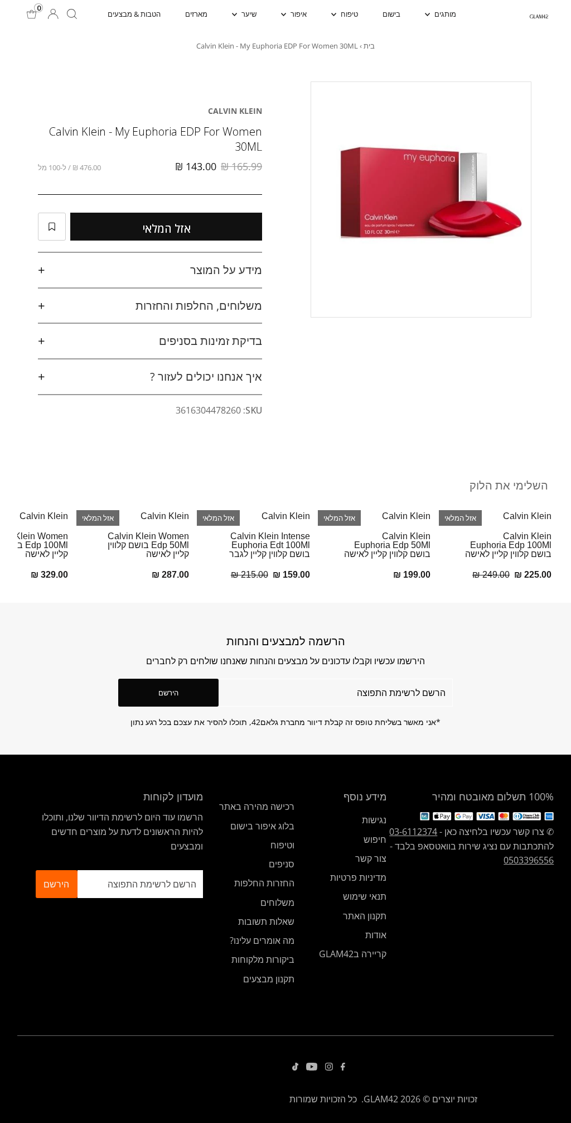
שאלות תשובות (266, 921)
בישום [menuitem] (391, 14)
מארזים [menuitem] (196, 14)
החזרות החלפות (264, 883)
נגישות (374, 820)
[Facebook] (343, 1067)
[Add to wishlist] (52, 227)
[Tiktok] (295, 1067)
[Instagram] (329, 1067)
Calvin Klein (235, 110)
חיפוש (375, 839)
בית (369, 46)
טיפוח (348, 14)
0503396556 (529, 860)
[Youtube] (311, 1067)
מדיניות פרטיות (358, 877)
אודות (375, 935)
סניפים (281, 864)
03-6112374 (413, 832)
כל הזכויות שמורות (323, 1099)
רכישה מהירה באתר (256, 806)
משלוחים (277, 902)
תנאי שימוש (364, 896)
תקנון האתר (364, 916)
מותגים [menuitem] (444, 14)
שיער (248, 14)
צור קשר (370, 858)
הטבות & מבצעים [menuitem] (134, 14)
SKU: (252, 410)
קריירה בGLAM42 (352, 954)
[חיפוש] (72, 14)
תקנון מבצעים (268, 979)
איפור (298, 14)
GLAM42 (381, 1099)
